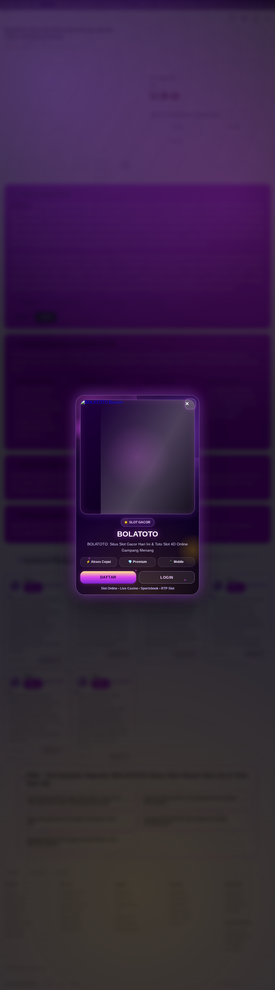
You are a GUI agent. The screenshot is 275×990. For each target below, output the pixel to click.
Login (166, 577)
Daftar (108, 577)
